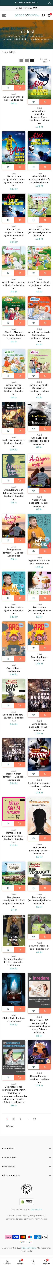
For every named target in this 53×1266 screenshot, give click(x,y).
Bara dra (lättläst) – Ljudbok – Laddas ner (14, 717)
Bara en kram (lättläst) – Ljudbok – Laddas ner (13, 776)
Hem (4, 52)
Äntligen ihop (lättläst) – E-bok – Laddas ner (39, 502)
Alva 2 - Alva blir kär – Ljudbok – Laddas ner (39, 285)
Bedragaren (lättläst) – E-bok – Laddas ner (39, 850)
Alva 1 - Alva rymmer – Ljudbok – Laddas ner (13, 285)
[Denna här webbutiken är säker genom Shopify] (26, 1201)
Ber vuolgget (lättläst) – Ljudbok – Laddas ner (39, 900)
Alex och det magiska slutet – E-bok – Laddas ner (39, 179)
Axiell (13, 94)
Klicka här (31, 2)
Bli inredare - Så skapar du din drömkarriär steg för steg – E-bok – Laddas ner (39, 1026)
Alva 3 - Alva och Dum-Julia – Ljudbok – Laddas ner (14, 335)
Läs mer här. (36, 1209)
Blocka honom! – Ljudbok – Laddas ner (39, 1079)
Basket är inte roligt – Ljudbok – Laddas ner (39, 786)
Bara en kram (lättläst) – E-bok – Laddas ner (39, 726)
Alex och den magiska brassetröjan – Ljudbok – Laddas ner (39, 117)
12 (34, 1119)
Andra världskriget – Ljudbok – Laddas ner (13, 443)
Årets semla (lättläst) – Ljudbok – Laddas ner (39, 610)
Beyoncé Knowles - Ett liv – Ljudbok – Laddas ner (14, 962)
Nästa (9, 1126)
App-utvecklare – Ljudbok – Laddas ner (13, 610)
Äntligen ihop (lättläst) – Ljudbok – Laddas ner (13, 552)
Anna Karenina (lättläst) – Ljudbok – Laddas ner (39, 440)
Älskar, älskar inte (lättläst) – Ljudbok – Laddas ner (39, 232)
